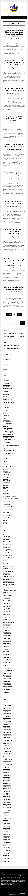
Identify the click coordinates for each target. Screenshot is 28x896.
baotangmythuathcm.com (8, 584)
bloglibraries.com (6, 589)
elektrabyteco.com (7, 757)
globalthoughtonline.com (8, 566)
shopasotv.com (6, 502)
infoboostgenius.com (7, 659)
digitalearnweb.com (7, 536)
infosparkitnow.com (7, 716)
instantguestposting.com (8, 506)
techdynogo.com (6, 625)
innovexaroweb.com (7, 775)
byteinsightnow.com (7, 676)
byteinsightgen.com (7, 663)
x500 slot (6, 877)
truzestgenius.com (7, 761)
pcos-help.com (6, 389)
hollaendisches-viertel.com (8, 451)
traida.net (5, 456)
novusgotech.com (6, 823)
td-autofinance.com (7, 421)
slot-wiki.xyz (5, 490)
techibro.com (5, 426)
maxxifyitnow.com (7, 807)
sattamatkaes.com (7, 574)
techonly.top (5, 397)
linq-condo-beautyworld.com (9, 439)
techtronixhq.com (6, 703)
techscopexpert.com (7, 641)
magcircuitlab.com (7, 753)
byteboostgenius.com (7, 791)
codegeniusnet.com (7, 729)
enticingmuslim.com (7, 595)
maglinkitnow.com (6, 630)
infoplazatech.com (7, 721)
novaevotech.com (6, 748)
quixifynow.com (6, 808)
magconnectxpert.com (7, 759)
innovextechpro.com (7, 638)
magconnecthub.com (7, 789)
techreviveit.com (6, 651)
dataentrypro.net (6, 541)
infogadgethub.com (7, 705)
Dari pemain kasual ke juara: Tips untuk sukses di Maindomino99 (14, 174)
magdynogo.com (6, 692)
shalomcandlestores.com (8, 571)
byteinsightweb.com (7, 632)
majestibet (6, 883)
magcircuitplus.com (7, 684)
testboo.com (5, 464)
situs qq (23, 874)
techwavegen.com (6, 660)
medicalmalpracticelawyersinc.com (10, 498)
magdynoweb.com (6, 773)
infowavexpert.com (7, 652)
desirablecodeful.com (7, 612)
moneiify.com (5, 568)
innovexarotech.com (7, 681)
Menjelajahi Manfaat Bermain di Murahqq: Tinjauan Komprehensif (14, 231)
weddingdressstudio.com (8, 466)
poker (4, 361)
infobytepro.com (6, 726)
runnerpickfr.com (6, 385)
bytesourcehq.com (7, 732)
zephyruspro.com (6, 810)
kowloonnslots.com (7, 424)
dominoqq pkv (11, 877)
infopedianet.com (6, 794)
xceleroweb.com (6, 856)
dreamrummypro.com (7, 542)
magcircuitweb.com (7, 640)
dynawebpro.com (6, 832)
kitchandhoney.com (7, 458)
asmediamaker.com (7, 565)
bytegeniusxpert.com (7, 722)
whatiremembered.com (7, 437)
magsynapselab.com (7, 635)
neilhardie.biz (5, 471)
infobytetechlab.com (7, 670)
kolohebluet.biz (6, 474)
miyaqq (10, 883)
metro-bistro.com (6, 459)
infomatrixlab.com (7, 785)
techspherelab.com (7, 783)
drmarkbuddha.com (7, 444)
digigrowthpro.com (7, 381)
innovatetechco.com (7, 646)
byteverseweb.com (7, 788)
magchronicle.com (6, 627)
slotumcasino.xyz (6, 482)
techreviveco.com (6, 777)
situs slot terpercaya (11, 878)
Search (5, 321)
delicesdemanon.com (7, 463)
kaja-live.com (5, 413)
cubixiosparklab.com (7, 746)
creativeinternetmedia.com (8, 402)
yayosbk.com (5, 469)
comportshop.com (6, 499)
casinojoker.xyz (6, 487)
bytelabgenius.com (7, 644)
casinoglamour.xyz (7, 483)
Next (19, 314)
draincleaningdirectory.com (9, 582)
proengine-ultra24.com (8, 453)
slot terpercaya (16, 875)
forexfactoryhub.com (7, 412)
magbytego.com (6, 727)
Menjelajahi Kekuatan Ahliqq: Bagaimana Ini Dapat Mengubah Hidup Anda (14, 261)
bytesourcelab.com (7, 804)
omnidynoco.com (6, 847)
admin (14, 40)
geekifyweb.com (6, 719)
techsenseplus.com (7, 657)
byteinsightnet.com (7, 734)
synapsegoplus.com (7, 793)
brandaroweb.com (6, 859)
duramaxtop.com (6, 604)
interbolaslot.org (6, 538)
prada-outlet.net (6, 380)
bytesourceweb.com (7, 675)
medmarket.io (6, 617)
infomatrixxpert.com (7, 740)
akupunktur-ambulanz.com (8, 436)
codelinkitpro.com (6, 706)
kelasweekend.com (7, 518)
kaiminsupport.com (7, 544)
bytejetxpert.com (6, 689)
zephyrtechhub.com (7, 848)
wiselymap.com (6, 408)
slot (2, 875)
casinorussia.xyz (6, 480)
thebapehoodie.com (7, 592)
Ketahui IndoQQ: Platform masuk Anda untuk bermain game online (14, 118)
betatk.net (5, 520)
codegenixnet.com (7, 673)
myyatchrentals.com (7, 569)
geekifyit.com (6, 573)
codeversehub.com (7, 786)
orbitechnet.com (6, 844)
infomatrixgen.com (7, 667)
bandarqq (18, 877)
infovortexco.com (6, 765)
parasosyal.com (6, 593)
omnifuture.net (6, 386)
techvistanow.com (7, 743)
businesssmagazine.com (8, 400)
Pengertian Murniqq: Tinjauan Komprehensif (13, 345)
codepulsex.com (6, 770)
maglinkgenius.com (7, 751)
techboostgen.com (7, 708)
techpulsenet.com (6, 762)
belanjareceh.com (6, 546)
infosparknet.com (6, 805)
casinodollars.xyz (6, 485)
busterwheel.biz (6, 477)
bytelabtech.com (6, 711)
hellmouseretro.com (7, 600)
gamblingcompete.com (7, 399)
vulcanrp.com (5, 429)
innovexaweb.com (6, 829)
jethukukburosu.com (7, 585)
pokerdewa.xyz (6, 488)
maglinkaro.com (6, 778)
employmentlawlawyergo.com (9, 496)
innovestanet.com (6, 816)
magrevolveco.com (7, 679)
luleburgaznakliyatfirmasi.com (9, 590)
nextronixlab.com (6, 813)
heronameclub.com (7, 616)
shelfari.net (5, 479)
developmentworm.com (8, 510)
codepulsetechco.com (7, 735)
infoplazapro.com (6, 649)
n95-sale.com (6, 404)
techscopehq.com (6, 799)
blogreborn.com (6, 405)
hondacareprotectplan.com (8, 577)
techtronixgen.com (7, 636)
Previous (9, 314)
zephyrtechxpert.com (7, 764)
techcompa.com (6, 415)
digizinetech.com (6, 665)
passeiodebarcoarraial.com (8, 550)
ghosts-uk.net (6, 394)
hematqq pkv (4, 878)
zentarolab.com (6, 853)
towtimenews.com (6, 581)
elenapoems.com (6, 598)
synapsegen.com (6, 834)
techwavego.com (6, 769)
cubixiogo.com (6, 840)
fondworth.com (6, 552)
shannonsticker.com (7, 547)
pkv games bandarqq (8, 875)
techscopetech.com (7, 772)
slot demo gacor (6, 359)
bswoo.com (5, 523)
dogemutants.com (6, 603)
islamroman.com (6, 420)
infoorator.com (6, 447)
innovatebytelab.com (7, 724)
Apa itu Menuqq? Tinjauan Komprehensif (12, 348)
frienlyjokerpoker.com (7, 423)
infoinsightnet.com (7, 730)
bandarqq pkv (5, 364)
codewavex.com (6, 754)
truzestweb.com (6, 850)
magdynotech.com (7, 797)
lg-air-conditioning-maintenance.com (11, 445)
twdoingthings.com (7, 608)
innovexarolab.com (7, 668)
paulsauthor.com (6, 611)
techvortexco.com (7, 718)
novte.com (5, 448)
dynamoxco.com (6, 826)
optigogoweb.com (7, 858)
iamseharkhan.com (7, 553)
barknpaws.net (6, 561)
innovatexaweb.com (7, 713)
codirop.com (5, 392)
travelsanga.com (6, 504)
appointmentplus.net (7, 509)
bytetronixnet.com (7, 687)
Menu (24, 17)
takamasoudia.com (7, 606)
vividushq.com (6, 837)
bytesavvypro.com (7, 662)
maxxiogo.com (6, 821)
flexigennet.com (6, 614)
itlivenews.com (6, 512)
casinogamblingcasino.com (8, 579)
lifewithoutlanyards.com (8, 455)
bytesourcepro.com (7, 781)
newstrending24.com (7, 515)
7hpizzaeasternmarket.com (8, 450)
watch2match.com (6, 491)
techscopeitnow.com (7, 686)
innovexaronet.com (7, 742)
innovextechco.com (7, 750)
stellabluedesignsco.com (8, 609)
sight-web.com (6, 416)
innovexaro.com (6, 802)
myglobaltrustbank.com (8, 495)
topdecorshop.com (7, 501)
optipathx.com (6, 812)
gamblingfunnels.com (7, 388)
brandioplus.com (6, 831)
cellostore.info (6, 563)
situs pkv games (10, 874)
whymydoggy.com (6, 534)
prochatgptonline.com (7, 410)
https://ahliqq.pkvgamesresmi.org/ (8, 884)
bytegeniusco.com (7, 654)
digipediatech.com (7, 628)
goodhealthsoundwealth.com (9, 597)
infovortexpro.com (7, 683)
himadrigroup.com (6, 418)
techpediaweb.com (7, 643)
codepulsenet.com (6, 796)
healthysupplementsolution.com (9, 622)
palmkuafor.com (6, 539)
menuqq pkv (3, 874)
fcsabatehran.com (6, 601)
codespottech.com (7, 624)
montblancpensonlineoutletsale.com (10, 432)
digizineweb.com (6, 737)
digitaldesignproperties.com (9, 557)
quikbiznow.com (6, 855)
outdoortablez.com (7, 619)
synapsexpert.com (7, 852)
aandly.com (5, 522)
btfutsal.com (5, 391)
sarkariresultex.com (7, 558)
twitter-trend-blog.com (8, 431)
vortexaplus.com (6, 839)
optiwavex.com (6, 845)
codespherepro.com (7, 671)
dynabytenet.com (6, 780)
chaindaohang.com (7, 442)
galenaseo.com (6, 493)
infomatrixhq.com (6, 745)
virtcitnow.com (6, 407)
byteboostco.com (6, 756)
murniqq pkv (23, 877)
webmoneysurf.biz (6, 472)
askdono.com (5, 396)
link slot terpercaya (7, 365)
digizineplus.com (6, 801)
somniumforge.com (7, 587)
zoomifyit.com (6, 861)
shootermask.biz (6, 475)
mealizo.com (5, 560)
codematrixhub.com (7, 655)
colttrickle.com (6, 383)
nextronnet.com (6, 824)
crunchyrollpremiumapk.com (9, 576)
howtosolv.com (6, 461)
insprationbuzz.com (7, 549)
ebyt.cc (4, 440)
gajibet (13, 883)
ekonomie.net (6, 507)
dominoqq (5, 369)
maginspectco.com (7, 691)
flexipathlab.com (6, 836)
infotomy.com (6, 620)
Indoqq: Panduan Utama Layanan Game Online (14, 333)
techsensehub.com (7, 710)
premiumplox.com (6, 467)
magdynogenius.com (7, 633)
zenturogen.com (6, 828)
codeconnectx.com (7, 738)
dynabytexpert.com (7, 818)
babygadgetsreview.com (8, 434)
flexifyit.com (5, 820)
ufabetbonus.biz (6, 517)
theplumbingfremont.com (8, 514)
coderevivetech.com (7, 678)
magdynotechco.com (7, 714)
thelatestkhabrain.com (7, 555)
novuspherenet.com (7, 842)
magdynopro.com (6, 648)
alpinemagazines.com (7, 428)
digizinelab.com (6, 767)
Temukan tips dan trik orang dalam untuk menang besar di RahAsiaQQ (14, 62)
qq (3, 362)
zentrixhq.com (6, 815)
